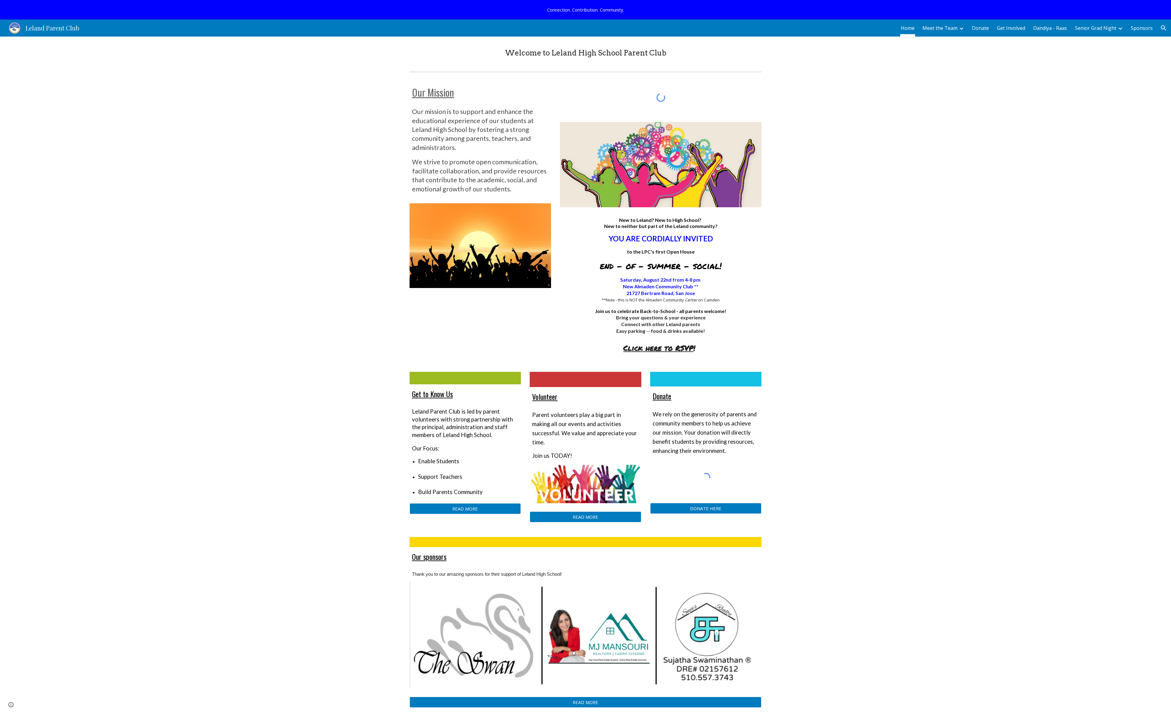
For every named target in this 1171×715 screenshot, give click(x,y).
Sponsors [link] (1142, 28)
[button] (1163, 28)
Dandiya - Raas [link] (1050, 28)
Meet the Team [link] (940, 28)
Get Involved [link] (1011, 28)
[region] (585, 10)
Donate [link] (980, 28)
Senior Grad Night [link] (1095, 28)
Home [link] (908, 28)
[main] (585, 53)
